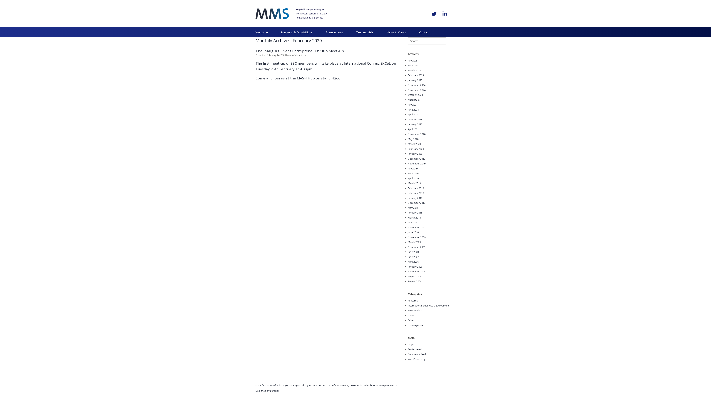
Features (413, 300)
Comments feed (417, 354)
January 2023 (415, 119)
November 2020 (416, 134)
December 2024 (416, 85)
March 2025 (414, 70)
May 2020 (413, 139)
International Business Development (428, 305)
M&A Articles (415, 310)
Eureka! (274, 390)
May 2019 (413, 173)
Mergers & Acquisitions (292, 32)
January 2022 (415, 124)
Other (411, 320)
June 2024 (413, 109)
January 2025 (415, 80)
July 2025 (413, 60)
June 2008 (413, 252)
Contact (401, 32)
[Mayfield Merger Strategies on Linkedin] (444, 14)
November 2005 (416, 271)
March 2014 (414, 217)
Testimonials (351, 32)
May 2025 (413, 65)
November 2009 (416, 237)
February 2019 (416, 188)
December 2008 (416, 247)
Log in (411, 344)
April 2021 (413, 129)
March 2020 (414, 144)
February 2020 (416, 149)
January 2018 (415, 198)
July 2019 (413, 168)
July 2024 (413, 104)
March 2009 (414, 242)
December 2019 (416, 158)
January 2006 (415, 266)
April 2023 (413, 114)
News (411, 315)
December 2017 (416, 202)
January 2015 (415, 212)
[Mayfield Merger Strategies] (291, 13)
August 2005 (414, 276)
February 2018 (416, 193)
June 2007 (413, 257)
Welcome (262, 32)
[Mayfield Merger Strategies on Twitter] (434, 14)
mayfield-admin (297, 55)
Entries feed (415, 349)
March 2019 (414, 183)
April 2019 (413, 178)
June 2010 (413, 232)
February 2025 (416, 75)
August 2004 (414, 281)
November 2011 (416, 227)
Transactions (325, 32)
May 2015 (413, 207)
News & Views (378, 32)
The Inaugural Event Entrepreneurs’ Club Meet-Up (300, 51)
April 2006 (413, 261)
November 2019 (416, 163)
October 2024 (415, 94)
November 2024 (416, 90)
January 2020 (415, 153)
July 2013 (413, 222)
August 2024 (414, 99)
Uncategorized (416, 325)
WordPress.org (416, 359)
